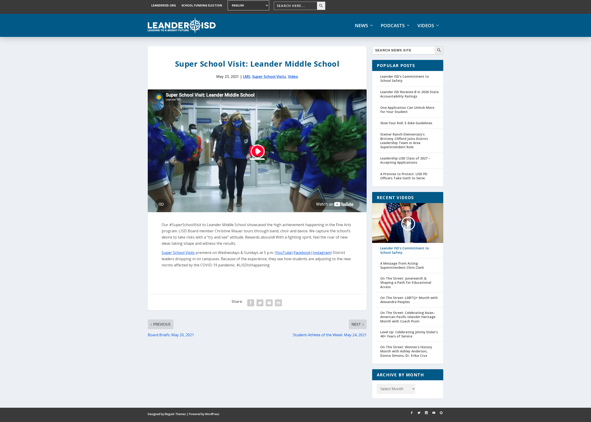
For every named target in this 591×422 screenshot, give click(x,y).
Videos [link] (425, 26)
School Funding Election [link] (201, 5)
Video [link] (293, 76)
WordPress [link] (212, 414)
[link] (182, 25)
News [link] (361, 26)
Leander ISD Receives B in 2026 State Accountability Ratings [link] (409, 94)
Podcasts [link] (393, 26)
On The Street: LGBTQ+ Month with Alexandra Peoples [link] (409, 300)
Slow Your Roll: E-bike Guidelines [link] (406, 123)
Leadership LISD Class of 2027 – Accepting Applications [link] (405, 160)
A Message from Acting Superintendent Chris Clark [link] (402, 265)
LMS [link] (246, 76)
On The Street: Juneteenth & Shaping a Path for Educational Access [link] (405, 282)
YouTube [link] (284, 252)
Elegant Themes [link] (175, 414)
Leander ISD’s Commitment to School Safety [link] (404, 78)
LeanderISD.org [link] (163, 5)
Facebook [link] (302, 252)
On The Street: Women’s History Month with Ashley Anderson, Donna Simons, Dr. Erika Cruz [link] (406, 351)
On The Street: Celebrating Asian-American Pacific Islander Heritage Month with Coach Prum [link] (407, 317)
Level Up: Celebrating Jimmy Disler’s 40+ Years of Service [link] (409, 334)
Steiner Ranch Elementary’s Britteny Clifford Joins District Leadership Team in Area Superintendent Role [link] (404, 140)
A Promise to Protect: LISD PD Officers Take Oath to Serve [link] (403, 176)
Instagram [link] (322, 252)
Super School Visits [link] (269, 76)
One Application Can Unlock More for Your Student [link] (407, 109)
